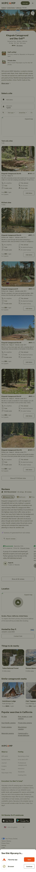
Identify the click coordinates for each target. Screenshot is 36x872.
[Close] (18, 436)
